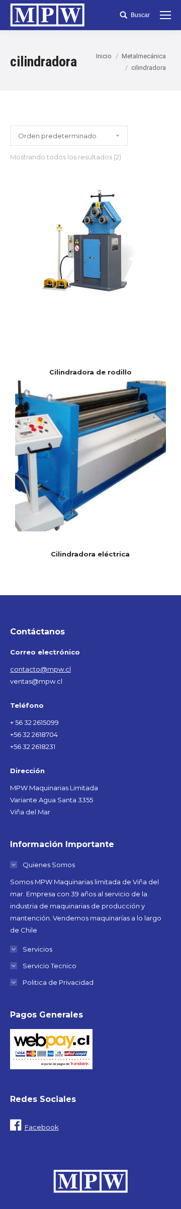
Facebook (42, 1127)
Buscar (140, 15)
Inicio (104, 56)
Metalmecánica (144, 56)
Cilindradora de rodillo (90, 372)
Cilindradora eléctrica (90, 554)
